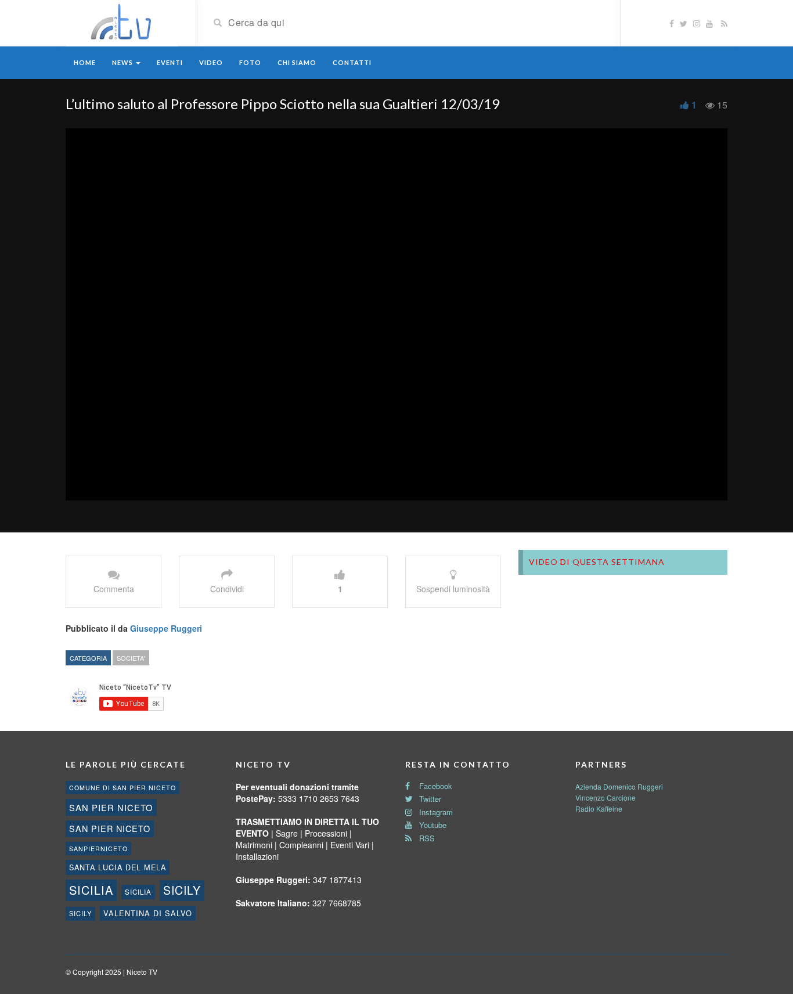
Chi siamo (296, 62)
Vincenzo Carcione (605, 797)
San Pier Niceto (109, 828)
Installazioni (257, 856)
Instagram (435, 811)
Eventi (170, 62)
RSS (426, 838)
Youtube (431, 824)
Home (85, 62)
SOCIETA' (131, 657)
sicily (182, 890)
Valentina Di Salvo (147, 913)
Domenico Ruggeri (633, 786)
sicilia (91, 889)
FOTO (250, 62)
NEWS (123, 62)
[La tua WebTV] (122, 22)
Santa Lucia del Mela (117, 867)
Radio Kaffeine (598, 808)
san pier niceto (111, 807)
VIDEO (211, 62)
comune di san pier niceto (122, 787)
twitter (429, 798)
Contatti (352, 62)
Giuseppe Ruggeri (166, 628)
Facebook (434, 785)
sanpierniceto (98, 848)
